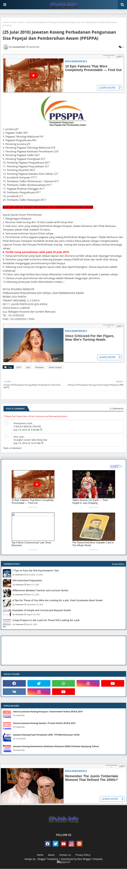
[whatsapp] (63, 683)
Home (6, 22)
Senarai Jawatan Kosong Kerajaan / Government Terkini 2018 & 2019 (48, 711)
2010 (18, 367)
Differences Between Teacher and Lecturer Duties (40, 590)
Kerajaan (39, 367)
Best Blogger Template (90, 859)
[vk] (14, 691)
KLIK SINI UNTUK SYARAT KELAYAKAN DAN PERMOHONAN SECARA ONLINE (48, 207)
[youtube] (112, 683)
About (51, 854)
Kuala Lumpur (17, 22)
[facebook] (14, 683)
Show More (118, 564)
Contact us (65, 854)
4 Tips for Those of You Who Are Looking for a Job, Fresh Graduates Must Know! (57, 600)
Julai (28, 367)
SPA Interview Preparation (27, 580)
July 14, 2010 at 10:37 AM (27, 443)
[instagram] (88, 683)
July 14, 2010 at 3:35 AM (27, 429)
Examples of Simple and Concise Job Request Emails (41, 610)
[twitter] (38, 683)
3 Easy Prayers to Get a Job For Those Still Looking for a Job (46, 620)
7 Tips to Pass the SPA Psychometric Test (35, 570)
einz (16, 436)
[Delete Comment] (41, 429)
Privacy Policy (83, 854)
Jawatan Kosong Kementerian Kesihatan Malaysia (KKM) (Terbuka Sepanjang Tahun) (56, 746)
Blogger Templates (48, 859)
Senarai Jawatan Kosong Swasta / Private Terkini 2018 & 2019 (44, 723)
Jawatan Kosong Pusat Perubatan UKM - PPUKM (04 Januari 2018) (46, 734)
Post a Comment (12, 448)
